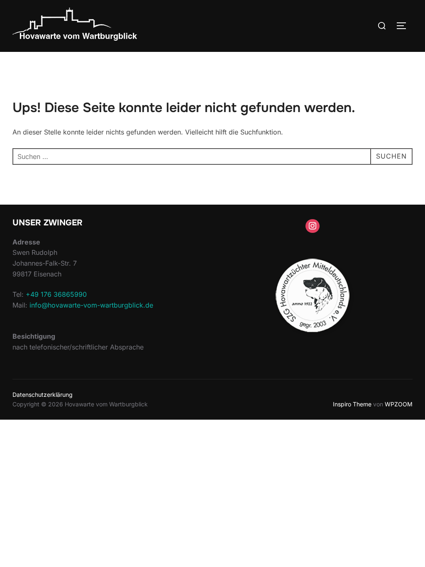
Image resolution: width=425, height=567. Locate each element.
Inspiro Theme (352, 404)
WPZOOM (399, 404)
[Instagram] (312, 226)
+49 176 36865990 (56, 294)
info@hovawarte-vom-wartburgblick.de (91, 305)
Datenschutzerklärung (42, 394)
